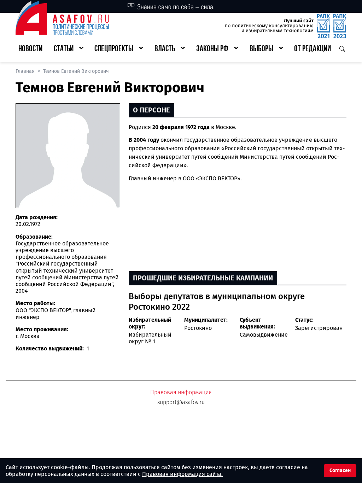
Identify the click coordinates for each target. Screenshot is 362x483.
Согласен (340, 470)
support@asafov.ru (181, 402)
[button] (68, 49)
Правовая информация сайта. (182, 474)
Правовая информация (181, 392)
